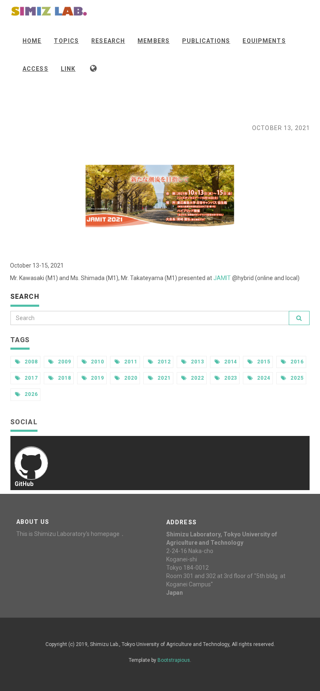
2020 (130, 378)
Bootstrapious (174, 660)
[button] (94, 68)
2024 (262, 378)
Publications (206, 41)
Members (154, 41)
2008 (30, 362)
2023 (230, 378)
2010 (97, 362)
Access (35, 68)
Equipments (263, 41)
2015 (262, 362)
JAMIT (222, 278)
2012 (163, 362)
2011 (130, 362)
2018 (63, 378)
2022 (196, 378)
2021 (163, 378)
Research (108, 41)
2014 (230, 362)
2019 (97, 378)
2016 (296, 362)
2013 (196, 362)
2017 (30, 378)
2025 (296, 378)
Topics (66, 41)
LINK (68, 68)
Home (31, 41)
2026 (30, 394)
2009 (63, 362)
